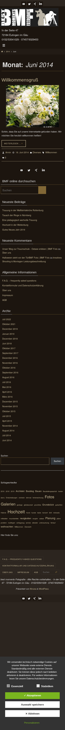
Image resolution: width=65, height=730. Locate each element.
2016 (2, 489)
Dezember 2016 (10, 356)
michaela (56, 511)
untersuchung (44, 521)
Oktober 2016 (8, 365)
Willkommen (51, 152)
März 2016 (7, 394)
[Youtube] (23, 4)
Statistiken (47, 686)
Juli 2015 (6, 414)
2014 (8, 51)
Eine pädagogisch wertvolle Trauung (19, 218)
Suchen (4, 453)
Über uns (6, 250)
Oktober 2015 (8, 409)
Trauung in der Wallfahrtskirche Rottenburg (22, 208)
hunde (33, 511)
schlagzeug (20, 521)
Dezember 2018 (10, 336)
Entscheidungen (11, 496)
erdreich (22, 496)
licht (50, 511)
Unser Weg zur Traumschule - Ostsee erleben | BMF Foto (30, 247)
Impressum (7, 293)
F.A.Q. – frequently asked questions (19, 278)
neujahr (35, 517)
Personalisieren (31, 722)
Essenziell (17, 686)
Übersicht (27, 525)
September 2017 (10, 351)
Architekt (20, 489)
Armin (8, 152)
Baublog (30, 489)
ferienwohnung (38, 496)
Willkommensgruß (20, 79)
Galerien (8, 502)
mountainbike (14, 517)
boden (60, 489)
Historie (3, 511)
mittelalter (4, 517)
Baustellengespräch (50, 489)
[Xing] (34, 4)
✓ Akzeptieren (32, 695)
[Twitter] (29, 4)
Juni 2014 (7, 438)
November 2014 (10, 423)
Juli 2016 (6, 380)
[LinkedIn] (40, 4)
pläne (59, 517)
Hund (28, 511)
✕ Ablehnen (32, 713)
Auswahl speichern (32, 704)
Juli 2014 (6, 433)
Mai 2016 (6, 385)
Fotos (49, 495)
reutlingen (11, 521)
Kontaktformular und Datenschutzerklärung (22, 283)
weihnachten (7, 524)
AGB (4, 298)
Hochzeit (16, 509)
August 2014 (8, 428)
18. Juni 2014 (22, 152)
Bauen (38, 489)
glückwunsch (28, 503)
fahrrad (28, 496)
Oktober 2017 (8, 346)
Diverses (37, 152)
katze (39, 511)
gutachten (58, 503)
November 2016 (10, 360)
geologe (20, 503)
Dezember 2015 (10, 399)
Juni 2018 (7, 341)
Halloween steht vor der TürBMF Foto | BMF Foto (26, 255)
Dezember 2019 (10, 327)
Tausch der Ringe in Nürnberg (16, 213)
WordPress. (44, 587)
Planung (50, 516)
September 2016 (10, 370)
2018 (7, 489)
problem (4, 521)
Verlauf (52, 521)
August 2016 (8, 375)
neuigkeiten (25, 516)
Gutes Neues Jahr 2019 (13, 227)
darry (3, 496)
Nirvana (33, 587)
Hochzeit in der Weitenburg (15, 222)
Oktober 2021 (8, 322)
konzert (45, 511)
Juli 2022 (6, 317)
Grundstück (48, 502)
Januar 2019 (8, 331)
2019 (12, 489)
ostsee (41, 517)
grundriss (37, 503)
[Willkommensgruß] (32, 106)
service (28, 521)
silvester (35, 521)
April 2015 (7, 419)
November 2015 (10, 404)
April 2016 (7, 390)
